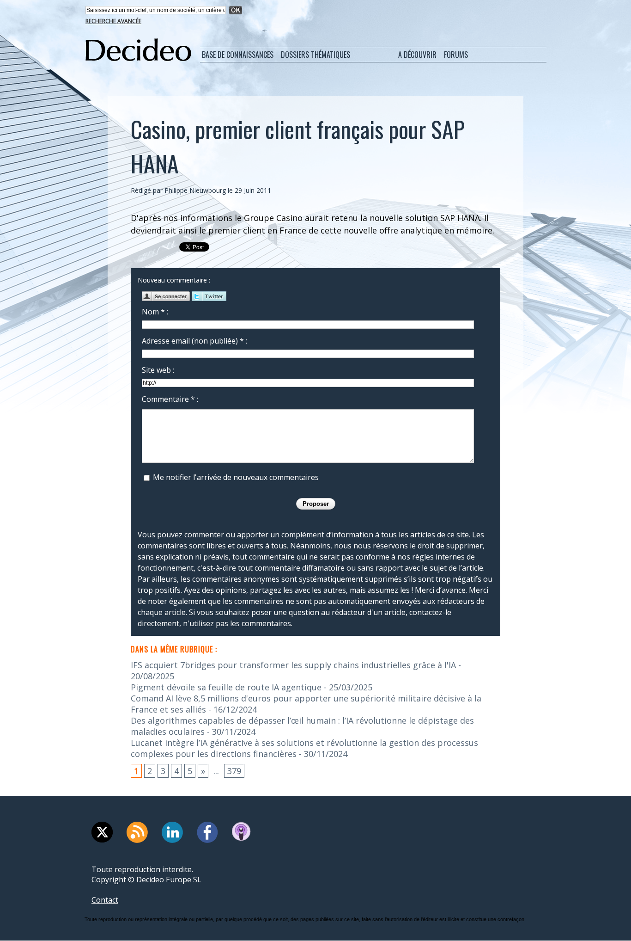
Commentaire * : (170, 399)
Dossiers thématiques (315, 54)
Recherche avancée (113, 21)
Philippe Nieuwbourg (195, 190)
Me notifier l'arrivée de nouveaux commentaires (236, 477)
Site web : (158, 370)
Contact (104, 900)
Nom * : (155, 312)
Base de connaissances (237, 54)
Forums (456, 54)
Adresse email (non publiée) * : (194, 341)
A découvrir (417, 54)
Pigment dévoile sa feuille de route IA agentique (226, 687)
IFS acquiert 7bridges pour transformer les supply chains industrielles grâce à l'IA (293, 664)
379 (234, 770)
